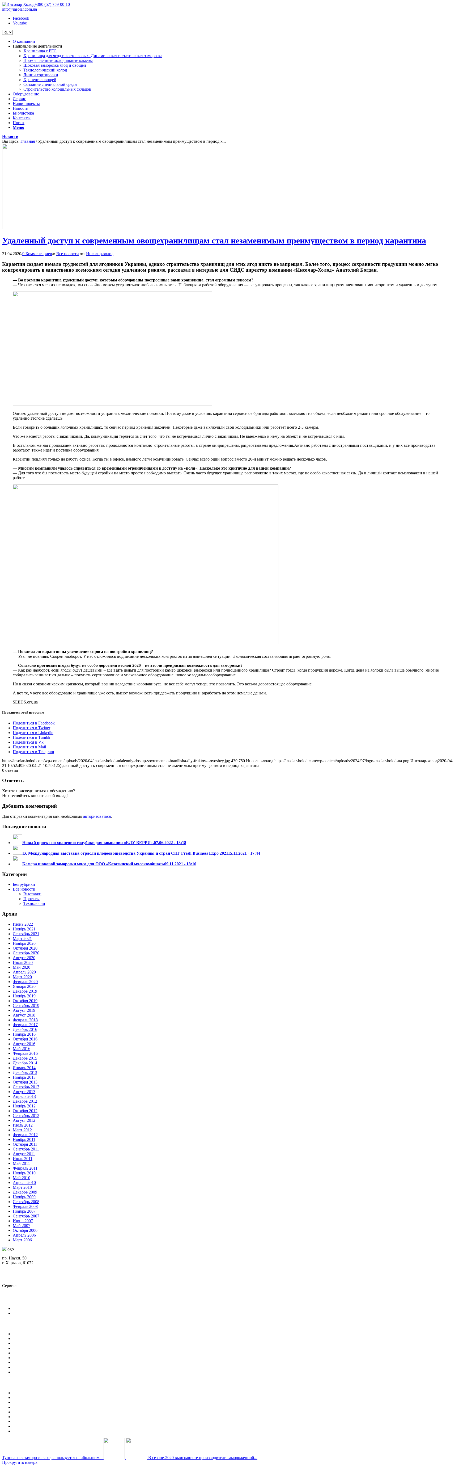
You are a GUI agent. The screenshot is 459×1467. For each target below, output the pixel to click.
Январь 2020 (24, 986)
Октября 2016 (25, 1039)
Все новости (67, 253)
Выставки (32, 894)
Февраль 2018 (25, 1020)
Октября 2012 (25, 1110)
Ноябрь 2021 (24, 929)
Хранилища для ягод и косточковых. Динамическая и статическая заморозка (82, 1397)
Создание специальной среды (40, 1426)
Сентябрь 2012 (26, 1115)
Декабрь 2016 (25, 1029)
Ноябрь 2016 (24, 1034)
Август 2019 (24, 1010)
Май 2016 (21, 1048)
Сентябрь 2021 (26, 933)
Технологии (34, 903)
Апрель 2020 (24, 972)
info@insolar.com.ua (19, 9)
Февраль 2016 (25, 1053)
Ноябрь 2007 (24, 1211)
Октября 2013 (25, 1082)
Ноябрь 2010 (24, 1173)
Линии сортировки (30, 1416)
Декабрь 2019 (25, 991)
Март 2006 (22, 1240)
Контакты (22, 1367)
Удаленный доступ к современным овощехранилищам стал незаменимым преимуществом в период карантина (214, 240)
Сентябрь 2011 (26, 1149)
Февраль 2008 (25, 1206)
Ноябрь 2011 (24, 1139)
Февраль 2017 (25, 1024)
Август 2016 (24, 1044)
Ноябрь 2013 (24, 1077)
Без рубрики (24, 884)
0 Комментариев (37, 253)
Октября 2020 (25, 948)
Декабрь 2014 (25, 1063)
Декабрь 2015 (25, 1058)
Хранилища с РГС (29, 1392)
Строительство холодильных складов (46, 1431)
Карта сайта (23, 1372)
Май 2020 (21, 967)
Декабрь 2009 (25, 1192)
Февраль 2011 (25, 1168)
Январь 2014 (24, 1067)
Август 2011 (24, 1154)
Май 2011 (21, 1163)
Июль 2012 (23, 1125)
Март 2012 (22, 1130)
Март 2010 (22, 1187)
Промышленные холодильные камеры (47, 1402)
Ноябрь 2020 (24, 943)
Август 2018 (24, 1015)
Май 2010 (21, 1177)
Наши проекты (26, 1353)
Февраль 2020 (25, 981)
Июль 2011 (22, 1158)
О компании (24, 1333)
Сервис (19, 1348)
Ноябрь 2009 (24, 1197)
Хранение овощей (29, 1421)
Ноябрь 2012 (24, 1106)
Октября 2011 (25, 1144)
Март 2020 (22, 977)
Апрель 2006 (24, 1235)
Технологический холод (34, 1412)
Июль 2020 (23, 962)
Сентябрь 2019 (26, 1005)
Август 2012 (24, 1120)
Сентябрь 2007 (26, 1216)
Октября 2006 (25, 1230)
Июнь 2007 (23, 1221)
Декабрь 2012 (25, 1101)
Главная (27, 141)
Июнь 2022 (23, 924)
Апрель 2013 (24, 1096)
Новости (10, 136)
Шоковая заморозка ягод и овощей (44, 1407)
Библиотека (23, 1362)
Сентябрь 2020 (26, 953)
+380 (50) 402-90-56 (24, 1276)
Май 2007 (21, 1225)
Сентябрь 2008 (26, 1201)
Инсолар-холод (99, 253)
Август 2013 (24, 1091)
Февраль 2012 (25, 1134)
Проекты (31, 898)
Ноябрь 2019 (24, 996)
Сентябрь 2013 (26, 1087)
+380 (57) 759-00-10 (52, 4)
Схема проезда (19, 1267)
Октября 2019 (25, 1000)
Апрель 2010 (24, 1182)
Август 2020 (24, 957)
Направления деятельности (37, 1338)
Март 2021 (22, 938)
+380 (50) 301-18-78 (24, 1290)
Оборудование (26, 1343)
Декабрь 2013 (25, 1072)
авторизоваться (97, 816)
